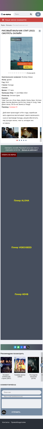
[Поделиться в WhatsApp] (18, 347)
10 (26, 73)
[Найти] (31, 14)
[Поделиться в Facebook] (21, 347)
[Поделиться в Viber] (24, 347)
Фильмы (9, 25)
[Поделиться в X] (28, 347)
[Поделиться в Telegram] (15, 347)
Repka (3, 25)
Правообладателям (18, 422)
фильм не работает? (30, 150)
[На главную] (5, 14)
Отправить (16, 412)
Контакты (5, 422)
